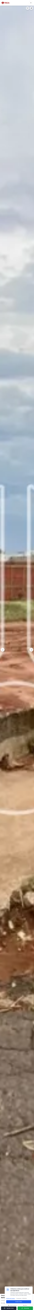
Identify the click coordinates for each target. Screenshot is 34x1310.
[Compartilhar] (31, 8)
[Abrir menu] (31, 3)
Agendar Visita (10, 1308)
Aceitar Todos (18, 1301)
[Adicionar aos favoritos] (27, 8)
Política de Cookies (10, 1298)
